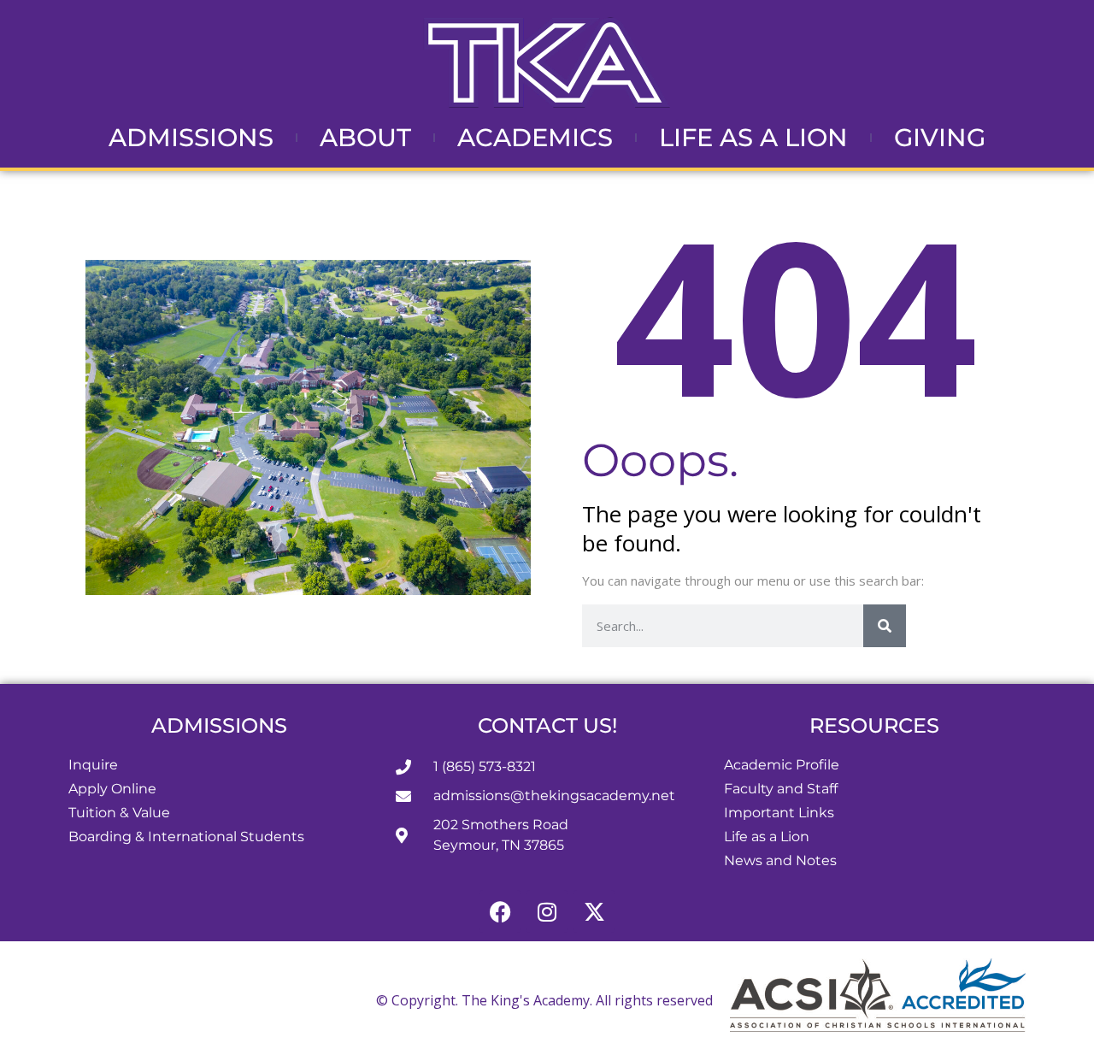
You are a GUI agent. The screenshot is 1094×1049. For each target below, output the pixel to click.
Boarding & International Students (186, 836)
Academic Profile (781, 765)
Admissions (191, 137)
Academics (535, 137)
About (365, 137)
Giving (939, 137)
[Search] (884, 625)
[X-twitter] (594, 911)
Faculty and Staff (781, 789)
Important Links (779, 812)
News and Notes (780, 860)
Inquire (93, 765)
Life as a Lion (753, 137)
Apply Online (112, 789)
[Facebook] (500, 911)
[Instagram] (547, 911)
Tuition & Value (119, 812)
